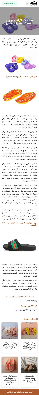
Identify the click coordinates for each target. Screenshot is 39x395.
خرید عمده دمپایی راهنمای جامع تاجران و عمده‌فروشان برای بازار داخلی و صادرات (10, 345)
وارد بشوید (18, 310)
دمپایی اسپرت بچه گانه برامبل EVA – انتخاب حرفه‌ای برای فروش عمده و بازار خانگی (29, 346)
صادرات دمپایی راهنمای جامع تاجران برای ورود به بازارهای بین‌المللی (29, 379)
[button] (27, 3)
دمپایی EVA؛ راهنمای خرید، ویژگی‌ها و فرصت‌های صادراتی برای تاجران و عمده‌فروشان (10, 380)
